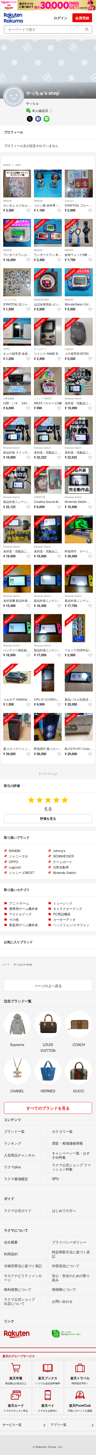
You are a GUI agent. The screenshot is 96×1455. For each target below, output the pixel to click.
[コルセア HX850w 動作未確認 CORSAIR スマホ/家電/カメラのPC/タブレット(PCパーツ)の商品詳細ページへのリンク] (17, 678)
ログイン (60, 17)
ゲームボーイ (40, 349)
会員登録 (82, 17)
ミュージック (62, 903)
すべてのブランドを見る (48, 1108)
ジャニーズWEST (43, 398)
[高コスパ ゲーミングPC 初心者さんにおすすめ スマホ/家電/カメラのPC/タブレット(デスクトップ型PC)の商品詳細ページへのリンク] (17, 727)
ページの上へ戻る (48, 985)
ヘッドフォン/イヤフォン (71, 925)
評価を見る (48, 818)
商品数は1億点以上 (15, 1380)
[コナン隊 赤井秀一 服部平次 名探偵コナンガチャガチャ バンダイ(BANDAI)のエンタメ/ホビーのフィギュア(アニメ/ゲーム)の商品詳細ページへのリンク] (48, 183)
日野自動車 (8, 398)
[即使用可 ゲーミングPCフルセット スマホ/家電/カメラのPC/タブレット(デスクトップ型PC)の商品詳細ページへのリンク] (79, 529)
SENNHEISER (41, 299)
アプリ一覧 (58, 1425)
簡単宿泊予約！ (80, 1380)
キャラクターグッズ (67, 908)
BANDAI (7, 200)
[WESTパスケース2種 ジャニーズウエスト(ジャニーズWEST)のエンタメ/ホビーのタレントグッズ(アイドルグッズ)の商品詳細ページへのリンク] (48, 381)
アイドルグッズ (20, 914)
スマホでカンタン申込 (15, 1408)
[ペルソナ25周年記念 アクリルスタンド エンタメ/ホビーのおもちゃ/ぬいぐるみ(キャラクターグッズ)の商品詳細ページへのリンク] (79, 628)
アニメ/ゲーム (19, 903)
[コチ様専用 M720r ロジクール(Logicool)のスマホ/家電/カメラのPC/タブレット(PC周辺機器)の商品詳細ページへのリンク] (79, 332)
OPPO (6, 349)
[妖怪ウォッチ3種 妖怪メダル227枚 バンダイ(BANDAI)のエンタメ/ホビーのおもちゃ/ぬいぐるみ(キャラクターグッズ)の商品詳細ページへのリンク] (79, 233)
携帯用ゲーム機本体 (23, 908)
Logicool (69, 349)
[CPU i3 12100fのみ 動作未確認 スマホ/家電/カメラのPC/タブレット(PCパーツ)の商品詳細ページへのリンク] (48, 678)
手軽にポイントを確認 (80, 1408)
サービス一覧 (12, 1425)
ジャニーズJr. (10, 299)
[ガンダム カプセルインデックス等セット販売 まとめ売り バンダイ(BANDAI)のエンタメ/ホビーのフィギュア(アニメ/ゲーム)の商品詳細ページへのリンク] (17, 183)
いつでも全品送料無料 (47, 1380)
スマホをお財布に (48, 1408)
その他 (14, 919)
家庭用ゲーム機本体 (23, 925)
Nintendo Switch (73, 398)
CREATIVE (39, 497)
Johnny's (69, 200)
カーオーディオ (64, 919)
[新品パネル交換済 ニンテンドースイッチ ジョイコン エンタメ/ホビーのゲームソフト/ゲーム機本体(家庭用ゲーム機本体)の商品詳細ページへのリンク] (79, 678)
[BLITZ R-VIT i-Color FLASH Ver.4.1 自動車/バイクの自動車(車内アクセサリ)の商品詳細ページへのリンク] (79, 727)
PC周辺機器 (61, 914)
